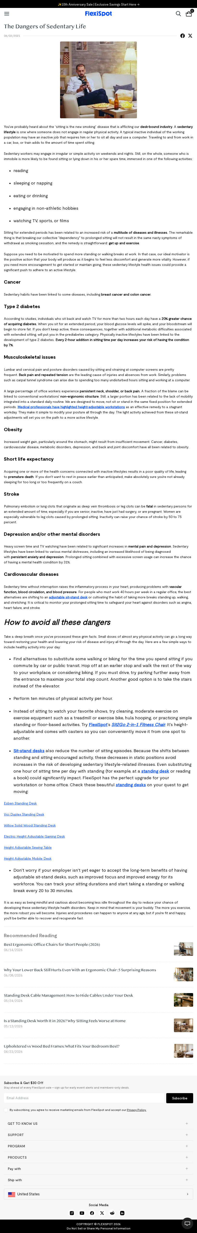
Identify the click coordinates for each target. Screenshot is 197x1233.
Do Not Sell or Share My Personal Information (98, 1228)
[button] (98, 1123)
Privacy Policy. (136, 1109)
